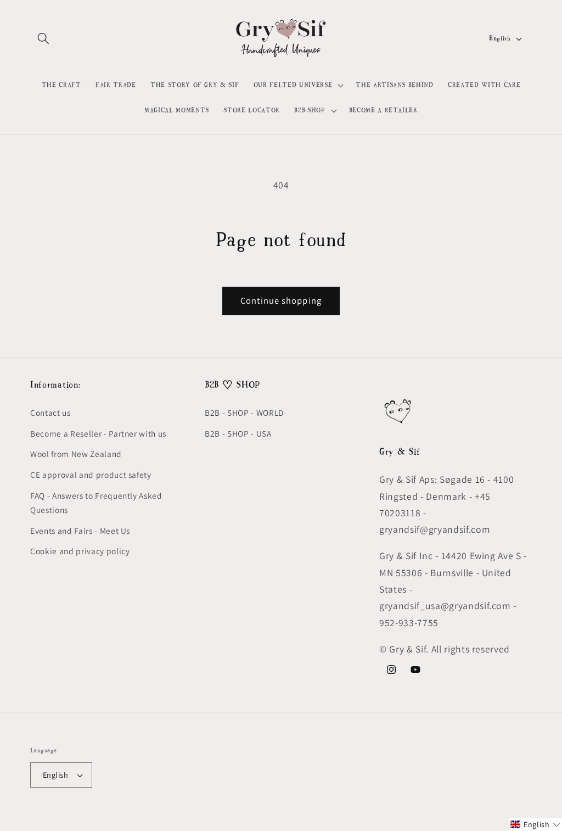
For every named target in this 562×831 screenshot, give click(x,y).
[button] (43, 38)
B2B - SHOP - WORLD (244, 412)
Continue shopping (281, 300)
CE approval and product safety (90, 474)
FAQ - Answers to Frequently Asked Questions (96, 503)
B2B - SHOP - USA (238, 433)
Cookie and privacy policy (80, 550)
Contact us (50, 412)
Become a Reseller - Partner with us (98, 433)
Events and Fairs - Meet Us (80, 530)
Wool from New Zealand (76, 453)
